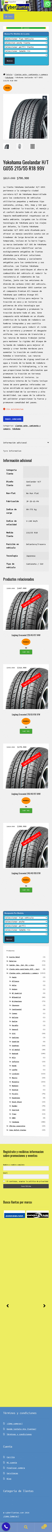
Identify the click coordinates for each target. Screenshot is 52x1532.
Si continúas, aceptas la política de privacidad (27, 1181)
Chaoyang (15, 1005)
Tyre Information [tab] (12, 451)
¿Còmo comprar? (15, 1423)
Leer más (26, 652)
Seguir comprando (13, 419)
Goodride (15, 1041)
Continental (17, 1009)
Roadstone (16, 1098)
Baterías (12, 961)
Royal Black (17, 1102)
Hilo (14, 1057)
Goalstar (15, 1037)
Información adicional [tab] (15, 442)
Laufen (14, 1069)
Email (5, 1173)
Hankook (15, 1053)
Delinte (15, 1017)
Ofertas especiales (17, 1126)
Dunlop (14, 1021)
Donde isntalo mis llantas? (21, 1429)
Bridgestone (17, 1001)
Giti (14, 1033)
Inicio (9, 74)
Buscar (26, 1527)
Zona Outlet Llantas (17, 1130)
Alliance (15, 981)
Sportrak (15, 1110)
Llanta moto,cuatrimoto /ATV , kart (24, 969)
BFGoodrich (16, 997)
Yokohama (9, 77)
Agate (14, 977)
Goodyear (15, 1045)
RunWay (14, 1106)
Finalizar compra (16, 1468)
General (15, 1029)
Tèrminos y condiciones (19, 1434)
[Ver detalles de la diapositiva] (14, 1214)
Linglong (15, 1073)
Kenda (14, 1065)
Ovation (15, 1090)
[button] (45, 98)
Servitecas (12, 1473)
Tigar (14, 1114)
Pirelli (15, 1094)
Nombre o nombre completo (13, 1165)
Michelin (15, 1082)
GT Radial (16, 1049)
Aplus (14, 985)
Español (12, 2)
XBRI (14, 1118)
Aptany (14, 989)
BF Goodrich (17, 993)
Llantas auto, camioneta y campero (31, 74)
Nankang (15, 1085)
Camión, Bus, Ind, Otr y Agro (21, 965)
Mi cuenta (12, 1462)
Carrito (11, 1457)
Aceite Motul (14, 957)
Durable (15, 1025)
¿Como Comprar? (11, 1516)
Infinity (15, 1061)
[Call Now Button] (6, 1527)
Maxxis (14, 1078)
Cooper (14, 1013)
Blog (9, 1478)
